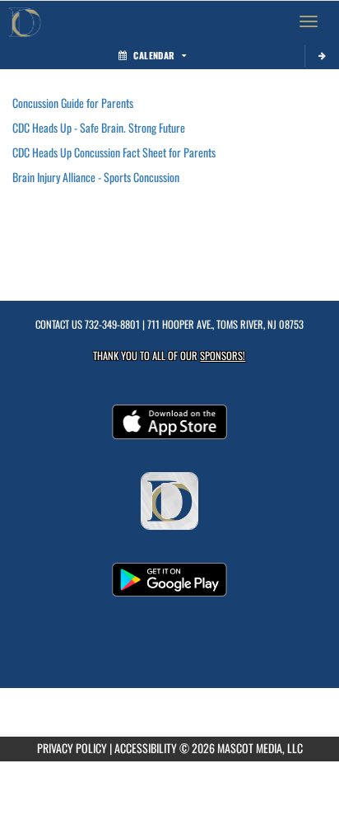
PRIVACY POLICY (72, 747)
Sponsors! (222, 355)
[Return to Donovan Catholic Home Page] (24, 21)
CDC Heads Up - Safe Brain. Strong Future (98, 127)
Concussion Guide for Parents (72, 102)
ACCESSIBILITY (145, 747)
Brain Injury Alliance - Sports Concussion (95, 176)
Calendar (153, 55)
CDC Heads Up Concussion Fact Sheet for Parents (114, 152)
